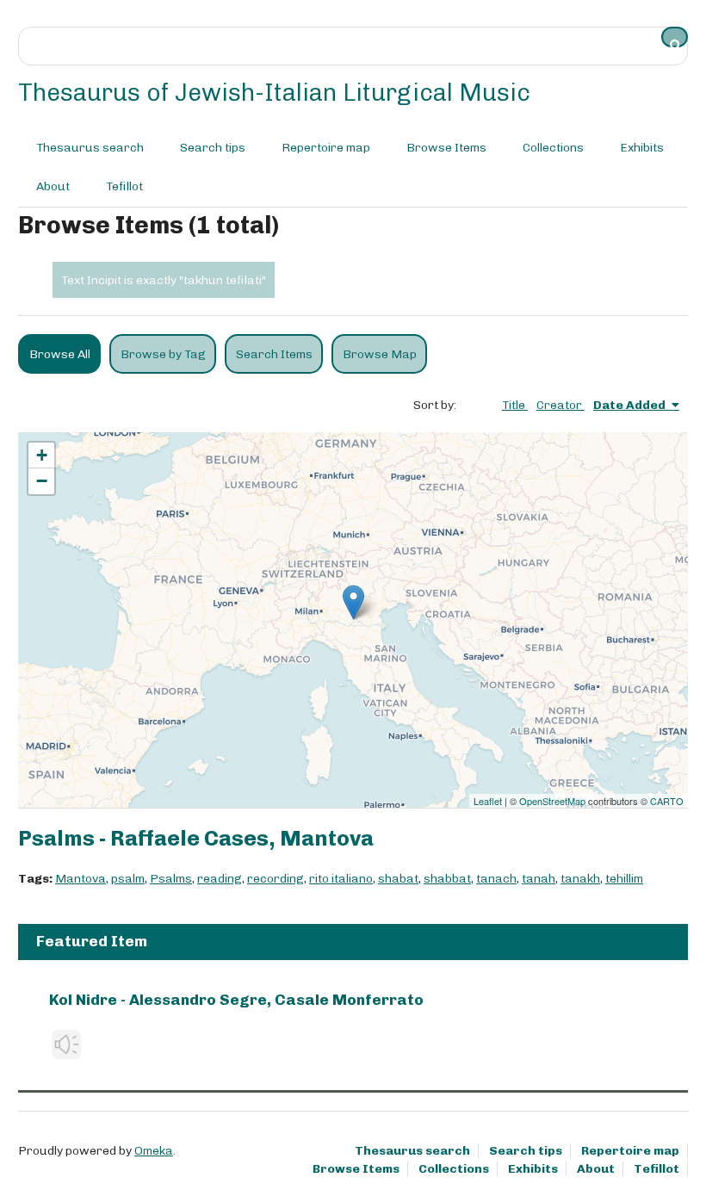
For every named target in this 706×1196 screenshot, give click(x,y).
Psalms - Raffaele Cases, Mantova (196, 838)
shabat (398, 878)
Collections (553, 147)
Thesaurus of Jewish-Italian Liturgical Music (274, 92)
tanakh (580, 878)
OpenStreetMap (552, 801)
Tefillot (124, 186)
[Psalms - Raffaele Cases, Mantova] (353, 602)
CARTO (667, 801)
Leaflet (488, 801)
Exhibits (642, 147)
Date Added (630, 405)
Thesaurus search (90, 147)
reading (219, 878)
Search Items (274, 354)
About (53, 186)
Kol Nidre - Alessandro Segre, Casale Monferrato (236, 999)
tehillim (624, 878)
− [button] (41, 481)
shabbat (447, 878)
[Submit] (675, 37)
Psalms (171, 878)
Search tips (212, 147)
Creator (560, 405)
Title (515, 405)
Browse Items (446, 147)
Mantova (80, 878)
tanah (538, 878)
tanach (496, 878)
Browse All (59, 354)
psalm (128, 878)
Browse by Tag (163, 354)
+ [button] (41, 455)
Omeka (153, 1150)
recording (275, 878)
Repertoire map (326, 147)
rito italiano (341, 878)
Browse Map (380, 354)
